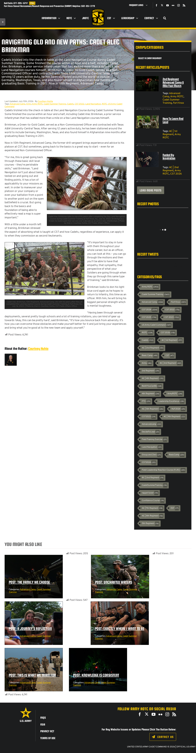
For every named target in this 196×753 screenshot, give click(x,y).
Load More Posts (150, 190)
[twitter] (162, 5)
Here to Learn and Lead (173, 120)
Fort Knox (178, 103)
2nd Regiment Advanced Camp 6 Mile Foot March (173, 82)
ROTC (104, 104)
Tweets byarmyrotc (180, 265)
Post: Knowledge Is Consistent (96, 675)
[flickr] (173, 5)
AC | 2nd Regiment (171, 169)
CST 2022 (79, 104)
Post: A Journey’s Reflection (30, 628)
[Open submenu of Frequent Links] (148, 5)
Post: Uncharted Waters (113, 582)
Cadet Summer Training (55, 104)
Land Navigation (93, 104)
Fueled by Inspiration (169, 156)
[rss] (184, 5)
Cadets (70, 104)
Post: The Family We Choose (29, 582)
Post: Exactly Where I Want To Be (119, 628)
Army (28, 104)
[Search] (164, 18)
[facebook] (156, 5)
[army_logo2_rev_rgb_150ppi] (26, 708)
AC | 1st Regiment (170, 133)
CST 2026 (176, 173)
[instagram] (178, 5)
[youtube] (167, 5)
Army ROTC (37, 104)
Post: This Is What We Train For (32, 675)
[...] (106, 84)
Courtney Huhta (45, 101)
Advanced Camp (17, 104)
